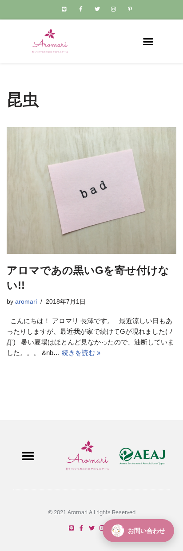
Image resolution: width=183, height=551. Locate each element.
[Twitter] (92, 528)
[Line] (71, 528)
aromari (26, 301)
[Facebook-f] (81, 528)
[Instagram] (102, 528)
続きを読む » (81, 352)
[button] (148, 41)
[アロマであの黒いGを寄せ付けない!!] (91, 190)
